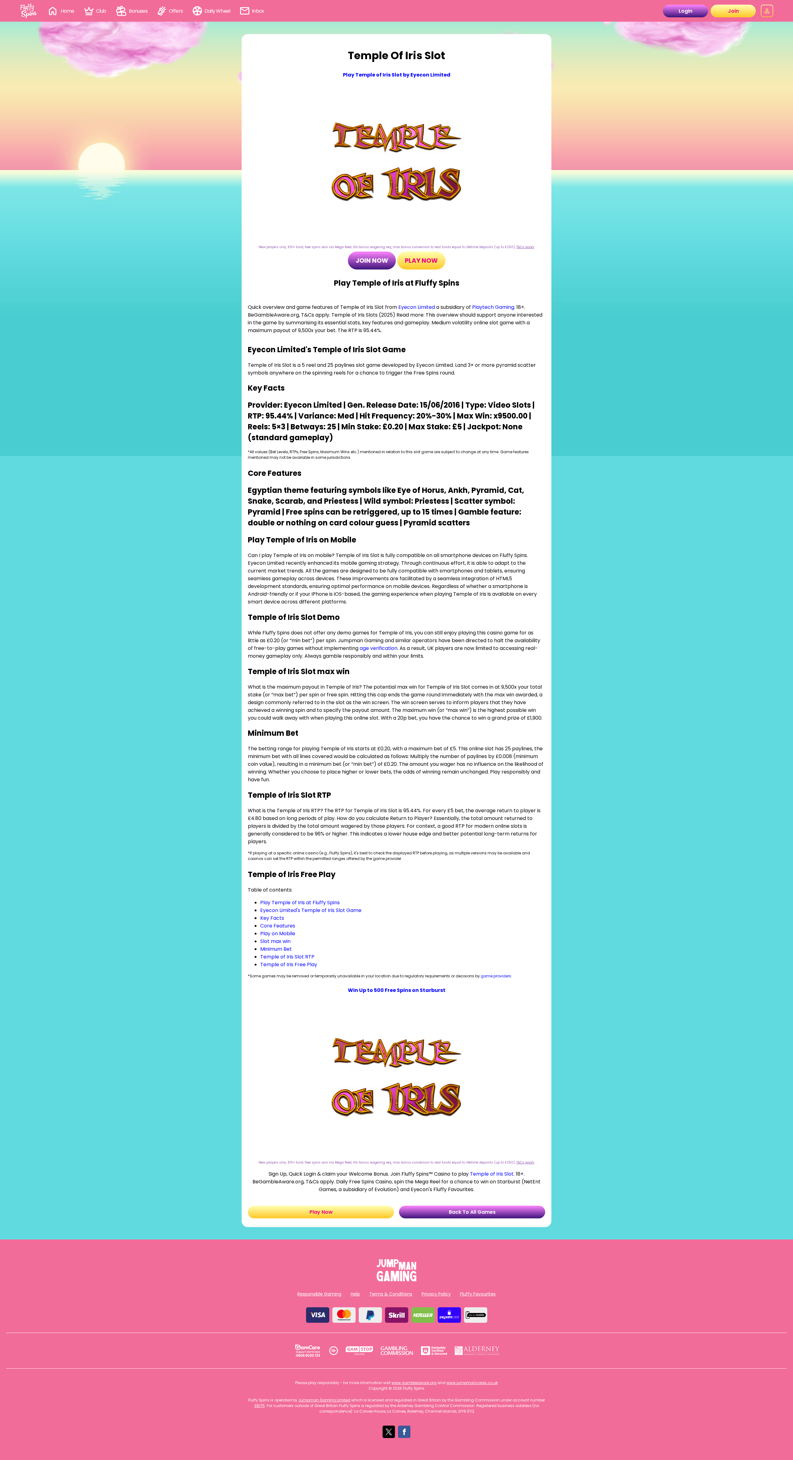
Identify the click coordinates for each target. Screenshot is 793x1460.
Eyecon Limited (416, 307)
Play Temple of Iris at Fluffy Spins (300, 902)
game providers (496, 976)
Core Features (277, 925)
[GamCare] (308, 1350)
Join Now (372, 260)
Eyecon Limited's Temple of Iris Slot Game (310, 910)
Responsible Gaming (319, 1294)
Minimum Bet (276, 949)
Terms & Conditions (390, 1294)
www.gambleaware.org (414, 1382)
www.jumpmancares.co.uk (472, 1382)
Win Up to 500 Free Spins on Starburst (396, 990)
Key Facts (272, 918)
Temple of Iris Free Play (288, 964)
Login (685, 11)
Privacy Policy (436, 1294)
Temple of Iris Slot (492, 1173)
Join (733, 11)
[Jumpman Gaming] (396, 1279)
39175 (259, 1405)
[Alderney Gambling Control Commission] (477, 1350)
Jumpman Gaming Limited (324, 1400)
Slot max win (275, 941)
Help (355, 1294)
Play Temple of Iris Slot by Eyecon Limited (396, 74)
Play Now (421, 260)
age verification (378, 648)
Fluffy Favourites (478, 1294)
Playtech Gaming (493, 307)
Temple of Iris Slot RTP (287, 956)
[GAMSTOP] (359, 1350)
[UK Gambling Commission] (397, 1350)
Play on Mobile (277, 933)
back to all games (472, 1212)
